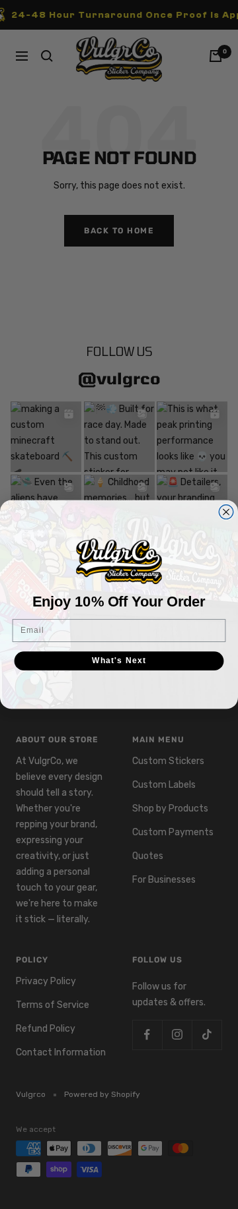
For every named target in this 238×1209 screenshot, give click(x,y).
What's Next (118, 660)
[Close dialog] (226, 512)
